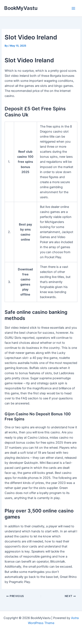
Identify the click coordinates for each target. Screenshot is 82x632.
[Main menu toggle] (73, 8)
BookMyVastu (20, 8)
